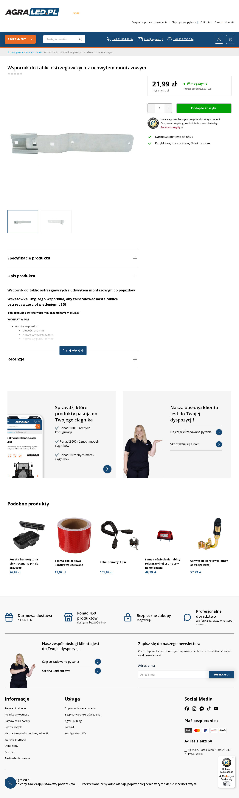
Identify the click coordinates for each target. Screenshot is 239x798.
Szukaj (80, 39)
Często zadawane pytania (80, 708)
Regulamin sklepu (15, 708)
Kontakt (229, 22)
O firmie (205, 22)
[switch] (226, 784)
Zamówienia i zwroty (17, 721)
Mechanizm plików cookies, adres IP (27, 733)
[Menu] (233, 758)
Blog (217, 22)
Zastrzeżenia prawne (17, 758)
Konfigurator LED (75, 733)
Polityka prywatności (17, 714)
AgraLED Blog (73, 721)
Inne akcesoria (34, 52)
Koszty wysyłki (13, 727)
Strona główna (15, 52)
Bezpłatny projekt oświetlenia (149, 22)
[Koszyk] (230, 39)
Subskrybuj (221, 674)
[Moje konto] (219, 39)
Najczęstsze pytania (184, 22)
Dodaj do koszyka (204, 108)
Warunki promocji (15, 739)
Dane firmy (11, 745)
